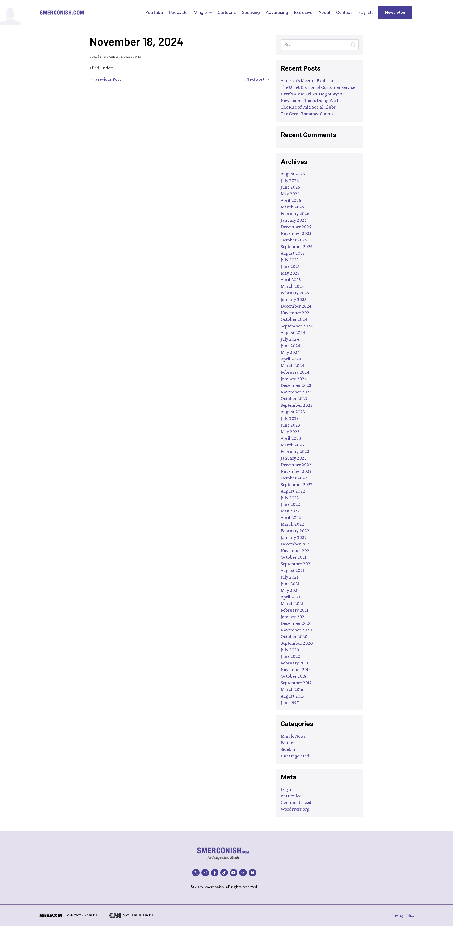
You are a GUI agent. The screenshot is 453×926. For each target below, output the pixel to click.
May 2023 (290, 431)
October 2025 (294, 239)
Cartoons (227, 12)
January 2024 (294, 378)
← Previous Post (105, 79)
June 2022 (290, 504)
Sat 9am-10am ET (138, 915)
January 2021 (293, 616)
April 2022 (291, 517)
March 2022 (292, 524)
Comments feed (296, 802)
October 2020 (294, 636)
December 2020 (296, 623)
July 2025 (290, 259)
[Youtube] (233, 872)
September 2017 (296, 682)
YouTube (154, 12)
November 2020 (296, 629)
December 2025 (296, 226)
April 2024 (291, 358)
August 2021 (292, 570)
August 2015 (292, 695)
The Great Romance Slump (307, 113)
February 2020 (295, 662)
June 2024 (290, 345)
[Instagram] (205, 872)
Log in (287, 789)
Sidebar (288, 749)
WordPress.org (295, 809)
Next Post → (258, 79)
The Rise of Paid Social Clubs (308, 107)
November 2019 (296, 669)
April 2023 (291, 438)
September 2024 (297, 325)
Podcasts (178, 12)
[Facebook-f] (214, 872)
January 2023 (294, 458)
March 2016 (292, 689)
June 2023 (290, 424)
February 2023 (295, 451)
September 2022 (297, 484)
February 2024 (295, 372)
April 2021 (290, 596)
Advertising (277, 12)
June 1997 (290, 702)
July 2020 (290, 649)
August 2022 (293, 491)
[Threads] (243, 872)
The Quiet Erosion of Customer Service (318, 87)
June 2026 (290, 187)
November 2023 (296, 391)
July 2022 (290, 497)
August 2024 (293, 332)
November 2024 (296, 312)
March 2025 (292, 286)
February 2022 (295, 530)
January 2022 (294, 537)
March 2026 (292, 206)
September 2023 (297, 405)
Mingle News (293, 736)
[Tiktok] (224, 872)
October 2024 (294, 319)
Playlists (365, 12)
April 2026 (291, 200)
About (324, 12)
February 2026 (295, 213)
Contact (344, 12)
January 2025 (293, 299)
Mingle (200, 12)
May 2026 (290, 193)
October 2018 (293, 676)
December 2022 (296, 464)
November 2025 (296, 233)
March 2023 (292, 444)
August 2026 (293, 173)
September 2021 (296, 563)
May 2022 (290, 510)
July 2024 (290, 339)
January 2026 (294, 220)
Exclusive (303, 12)
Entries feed (292, 795)
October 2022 (294, 477)
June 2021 (290, 583)
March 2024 (292, 365)
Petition (288, 742)
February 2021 (294, 610)
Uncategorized (295, 755)
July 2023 (290, 418)
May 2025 (290, 272)
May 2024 (290, 352)
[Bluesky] (252, 872)
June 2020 (290, 656)
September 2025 (296, 246)
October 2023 (294, 398)
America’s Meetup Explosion (308, 80)
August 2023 (293, 411)
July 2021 (289, 576)
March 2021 (292, 603)
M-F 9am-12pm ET (82, 915)
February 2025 (295, 292)
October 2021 (293, 557)
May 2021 (290, 590)
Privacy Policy (403, 915)
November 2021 (296, 550)
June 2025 (290, 266)
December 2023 (296, 385)
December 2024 (296, 306)
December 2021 (295, 543)
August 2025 (293, 253)
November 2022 (296, 471)
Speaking (251, 12)
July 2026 (290, 180)
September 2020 (297, 643)
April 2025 (291, 279)
